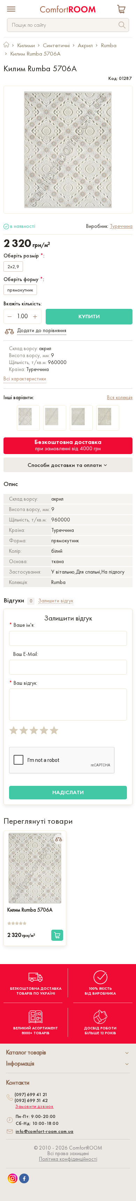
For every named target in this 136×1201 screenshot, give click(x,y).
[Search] (122, 26)
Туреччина (121, 226)
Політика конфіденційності (68, 1158)
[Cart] (123, 10)
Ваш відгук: (23, 683)
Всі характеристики (24, 378)
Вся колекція (120, 397)
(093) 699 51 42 (31, 1100)
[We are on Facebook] (24, 1178)
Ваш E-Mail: (25, 654)
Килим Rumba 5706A (29, 910)
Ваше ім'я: (22, 625)
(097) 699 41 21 (31, 1094)
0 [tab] (31, 601)
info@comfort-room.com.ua (45, 1131)
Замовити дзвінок (34, 1106)
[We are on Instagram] (12, 1178)
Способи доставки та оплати (65, 465)
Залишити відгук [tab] (55, 601)
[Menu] (11, 10)
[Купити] (57, 935)
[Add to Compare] (58, 839)
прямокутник (20, 290)
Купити (89, 316)
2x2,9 (13, 266)
